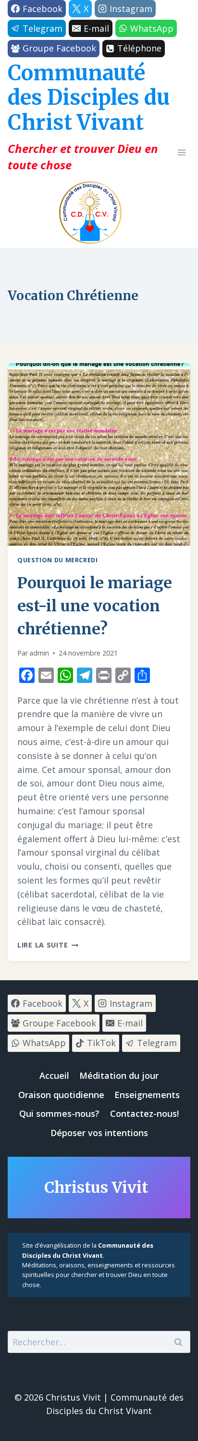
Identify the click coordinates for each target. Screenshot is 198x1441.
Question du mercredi (57, 560)
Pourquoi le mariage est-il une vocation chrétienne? (94, 606)
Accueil (54, 1075)
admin (39, 652)
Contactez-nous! (144, 1113)
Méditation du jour (119, 1075)
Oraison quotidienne (61, 1094)
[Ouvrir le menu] (181, 152)
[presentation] (99, 454)
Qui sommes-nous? (59, 1113)
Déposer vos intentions (99, 1132)
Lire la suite (47, 944)
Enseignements (147, 1094)
